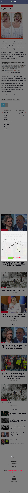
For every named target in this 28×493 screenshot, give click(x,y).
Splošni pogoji (14, 463)
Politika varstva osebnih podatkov (14, 465)
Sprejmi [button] (10, 258)
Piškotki (14, 468)
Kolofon (14, 466)
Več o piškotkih (17, 258)
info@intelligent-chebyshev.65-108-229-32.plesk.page (15, 471)
